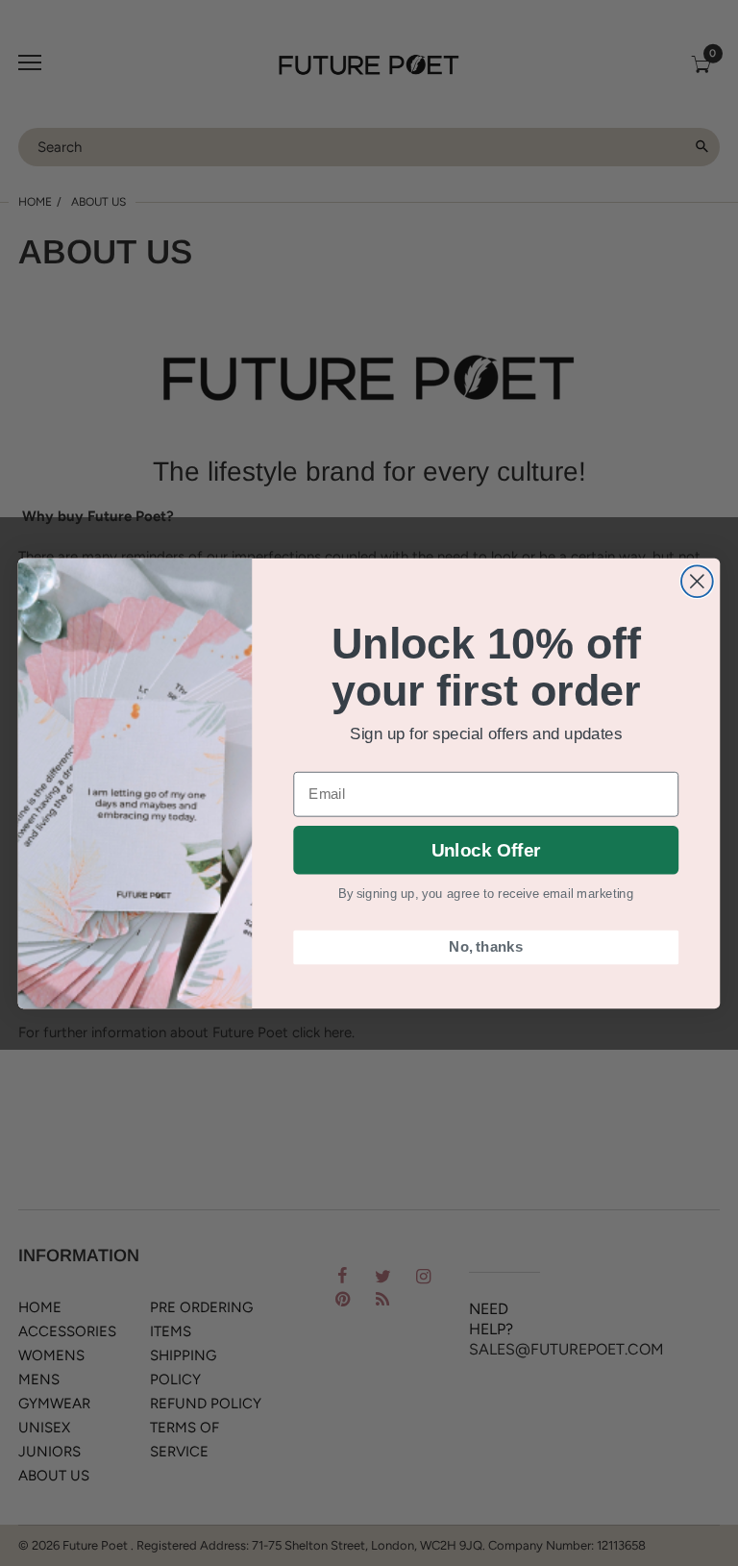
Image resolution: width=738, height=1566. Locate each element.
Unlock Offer (485, 850)
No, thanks (486, 947)
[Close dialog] (697, 581)
